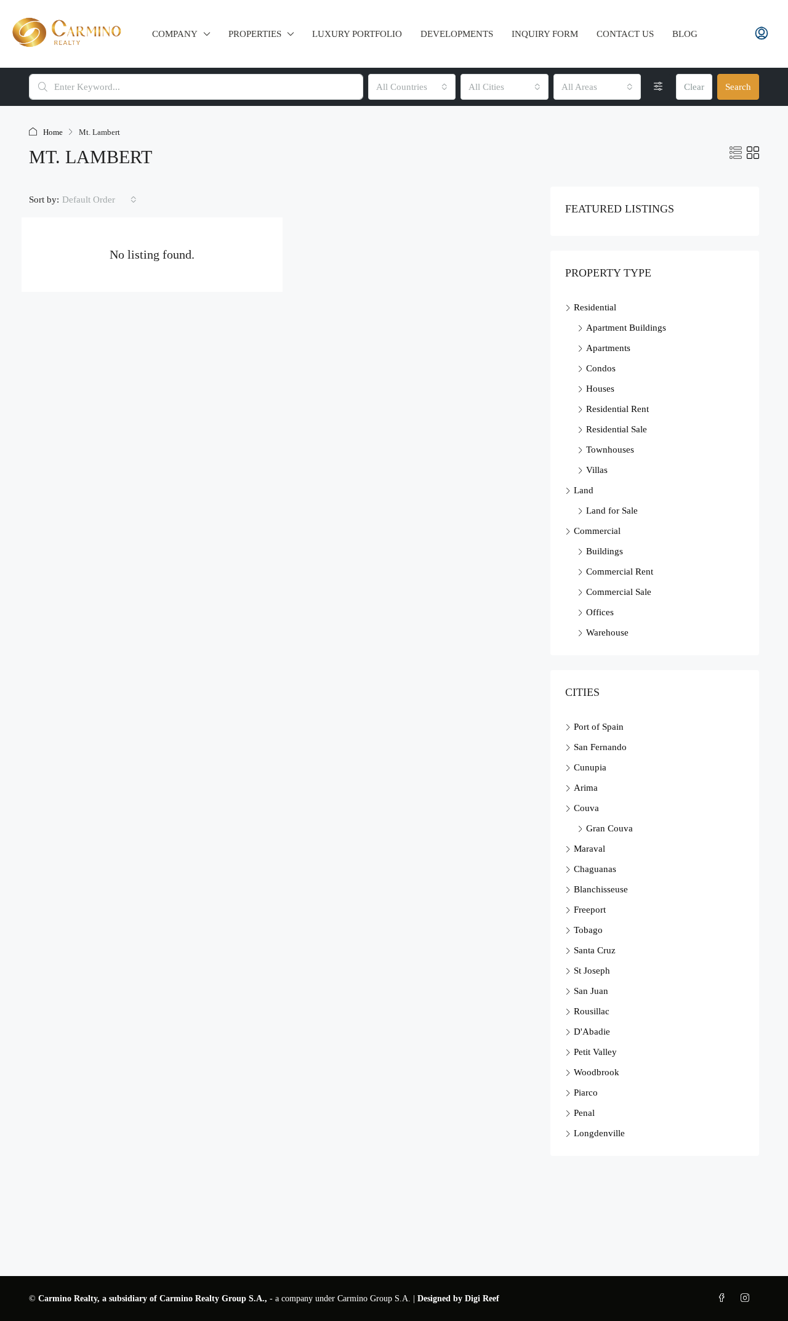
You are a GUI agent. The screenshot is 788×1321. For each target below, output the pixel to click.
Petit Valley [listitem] (595, 1052)
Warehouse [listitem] (607, 632)
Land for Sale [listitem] (612, 510)
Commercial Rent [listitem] (619, 571)
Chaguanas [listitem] (595, 869)
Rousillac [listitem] (591, 1011)
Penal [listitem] (584, 1113)
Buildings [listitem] (604, 551)
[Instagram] (747, 1298)
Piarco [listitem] (586, 1092)
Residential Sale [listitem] (616, 429)
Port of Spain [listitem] (599, 727)
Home (53, 132)
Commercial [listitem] (597, 531)
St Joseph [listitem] (592, 971)
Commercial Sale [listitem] (618, 592)
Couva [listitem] (586, 808)
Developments (456, 34)
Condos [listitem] (601, 368)
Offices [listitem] (600, 612)
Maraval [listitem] (589, 849)
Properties (254, 34)
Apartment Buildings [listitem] (626, 328)
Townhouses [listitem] (610, 449)
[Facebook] (724, 1298)
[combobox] (412, 87)
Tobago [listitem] (588, 930)
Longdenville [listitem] (599, 1133)
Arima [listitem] (586, 788)
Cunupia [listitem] (590, 767)
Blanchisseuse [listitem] (601, 889)
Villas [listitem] (597, 470)
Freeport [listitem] (590, 910)
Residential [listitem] (595, 307)
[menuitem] (761, 34)
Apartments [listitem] (608, 348)
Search (738, 87)
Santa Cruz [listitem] (595, 950)
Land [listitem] (583, 490)
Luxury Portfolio (357, 34)
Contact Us (625, 34)
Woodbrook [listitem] (596, 1072)
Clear (694, 87)
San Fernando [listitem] (600, 747)
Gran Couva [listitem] (609, 828)
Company (175, 34)
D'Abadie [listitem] (592, 1031)
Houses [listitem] (600, 389)
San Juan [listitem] (591, 991)
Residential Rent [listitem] (617, 409)
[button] (736, 153)
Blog (685, 34)
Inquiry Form (545, 34)
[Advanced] (658, 87)
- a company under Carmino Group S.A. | (227, 1298)
